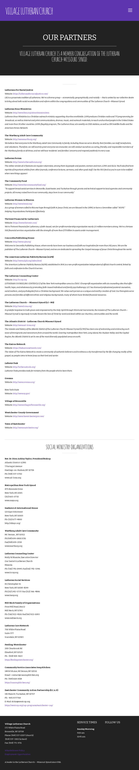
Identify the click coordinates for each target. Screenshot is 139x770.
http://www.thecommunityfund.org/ (29, 185)
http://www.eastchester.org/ (25, 427)
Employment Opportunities (17, 754)
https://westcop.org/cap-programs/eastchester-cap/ (29, 705)
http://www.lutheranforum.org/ (27, 162)
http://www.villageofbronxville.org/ (29, 405)
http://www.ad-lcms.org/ (24, 325)
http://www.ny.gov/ (21, 393)
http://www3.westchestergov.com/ (28, 416)
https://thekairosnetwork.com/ (27, 348)
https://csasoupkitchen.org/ (17, 682)
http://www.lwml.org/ (22, 204)
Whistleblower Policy (15, 750)
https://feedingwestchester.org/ (19, 660)
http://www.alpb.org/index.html (27, 261)
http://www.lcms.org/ (22, 306)
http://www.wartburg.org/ (25, 139)
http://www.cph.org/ (22, 242)
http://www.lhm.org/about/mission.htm (31, 113)
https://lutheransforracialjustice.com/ (30, 94)
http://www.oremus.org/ (24, 382)
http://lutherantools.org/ (24, 367)
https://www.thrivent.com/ (25, 223)
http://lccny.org (20, 279)
